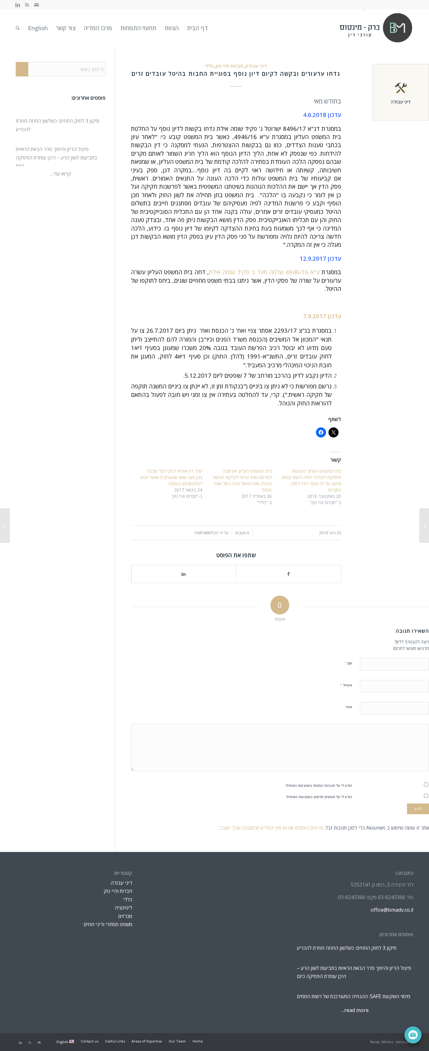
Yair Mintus (206, 533)
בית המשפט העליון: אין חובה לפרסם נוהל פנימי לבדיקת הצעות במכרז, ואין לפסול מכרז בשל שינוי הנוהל (242, 480)
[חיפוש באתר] (18, 28)
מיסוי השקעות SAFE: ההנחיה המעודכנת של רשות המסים (353, 989)
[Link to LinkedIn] (17, 4)
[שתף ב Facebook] (288, 574)
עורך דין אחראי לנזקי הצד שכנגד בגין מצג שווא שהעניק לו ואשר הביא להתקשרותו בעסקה (171, 477)
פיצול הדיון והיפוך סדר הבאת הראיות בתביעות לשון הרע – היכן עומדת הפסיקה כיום (56, 152)
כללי (209, 66)
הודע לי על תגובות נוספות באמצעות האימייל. (318, 785)
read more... (355, 1010)
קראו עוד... (60, 173)
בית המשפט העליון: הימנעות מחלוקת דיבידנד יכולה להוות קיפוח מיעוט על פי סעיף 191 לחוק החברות (311, 480)
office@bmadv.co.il (392, 909)
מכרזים (125, 916)
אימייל (346, 685)
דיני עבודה (256, 66)
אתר (348, 706)
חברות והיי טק (229, 66)
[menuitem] (197, 28)
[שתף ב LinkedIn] (184, 574)
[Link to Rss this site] (27, 4)
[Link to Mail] (36, 4)
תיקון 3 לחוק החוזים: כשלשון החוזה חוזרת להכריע (346, 941)
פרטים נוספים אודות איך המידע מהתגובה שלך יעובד (271, 827)
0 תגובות (242, 533)
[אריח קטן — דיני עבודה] (400, 92)
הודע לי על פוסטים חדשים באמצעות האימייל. (318, 796)
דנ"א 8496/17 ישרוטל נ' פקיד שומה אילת (268, 128)
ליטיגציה (123, 907)
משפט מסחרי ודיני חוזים (108, 924)
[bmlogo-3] (376, 28)
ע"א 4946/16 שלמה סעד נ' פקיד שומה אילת (264, 272)
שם (348, 663)
